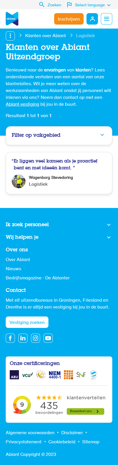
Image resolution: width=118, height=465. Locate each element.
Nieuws (13, 269)
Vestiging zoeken (27, 322)
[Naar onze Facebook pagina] (10, 338)
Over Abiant (18, 260)
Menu (106, 19)
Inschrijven (69, 19)
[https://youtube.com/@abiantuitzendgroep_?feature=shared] (48, 338)
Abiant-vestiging (22, 104)
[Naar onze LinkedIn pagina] (22, 338)
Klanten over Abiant (45, 36)
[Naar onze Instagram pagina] (35, 338)
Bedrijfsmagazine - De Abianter (38, 278)
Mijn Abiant (92, 19)
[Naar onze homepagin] (12, 19)
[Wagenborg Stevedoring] (59, 173)
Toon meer (59, 225)
